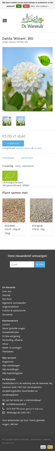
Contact (6, 324)
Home (5, 42)
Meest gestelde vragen (13, 328)
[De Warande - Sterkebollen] (32, 20)
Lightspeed (10, 443)
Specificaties (27, 157)
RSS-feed (6, 299)
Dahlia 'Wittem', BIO (18, 42)
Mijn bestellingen (10, 369)
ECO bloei (10, 225)
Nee (26, 6)
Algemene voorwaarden (14, 302)
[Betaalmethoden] (42, 446)
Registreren (8, 361)
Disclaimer (7, 314)
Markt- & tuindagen (12, 347)
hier (16, 424)
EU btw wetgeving (11, 336)
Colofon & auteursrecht (14, 310)
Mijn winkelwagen (11, 365)
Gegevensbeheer (10, 306)
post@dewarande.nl (16, 404)
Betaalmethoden (10, 332)
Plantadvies (8, 351)
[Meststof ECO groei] (41, 210)
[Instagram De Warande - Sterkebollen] (30, 273)
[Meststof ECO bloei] (13, 210)
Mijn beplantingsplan (12, 373)
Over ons (6, 291)
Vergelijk (37, 148)
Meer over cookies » (40, 6)
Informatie (8, 157)
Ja (19, 6)
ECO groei (37, 225)
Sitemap (6, 295)
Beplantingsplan (23, 148)
